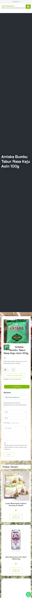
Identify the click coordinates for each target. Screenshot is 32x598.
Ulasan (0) (17, 387)
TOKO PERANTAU (8, 6)
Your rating (7, 423)
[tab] (17, 387)
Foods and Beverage (15, 379)
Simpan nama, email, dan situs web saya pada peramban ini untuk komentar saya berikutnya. (15, 447)
